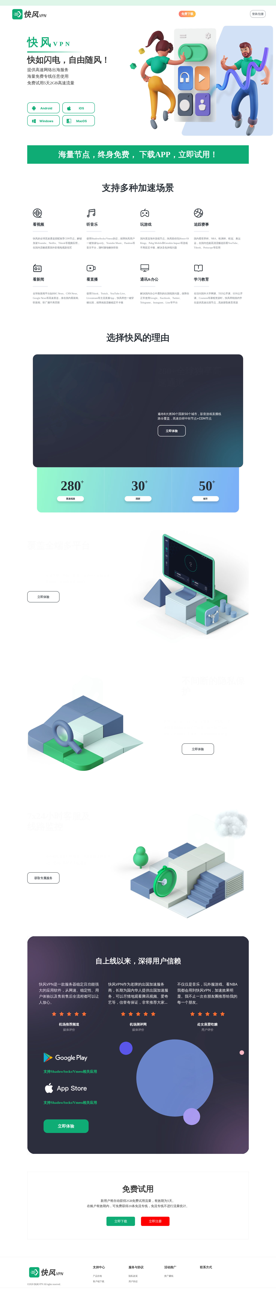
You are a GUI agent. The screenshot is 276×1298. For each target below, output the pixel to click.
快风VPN (38, 1284)
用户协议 (133, 1281)
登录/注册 (258, 13)
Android (46, 108)
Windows (46, 121)
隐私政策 (133, 1276)
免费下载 (187, 13)
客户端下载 (98, 1281)
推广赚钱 (168, 1276)
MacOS (81, 121)
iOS (81, 108)
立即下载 (120, 1221)
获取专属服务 (43, 878)
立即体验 (172, 431)
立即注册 (155, 1221)
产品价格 (97, 1276)
